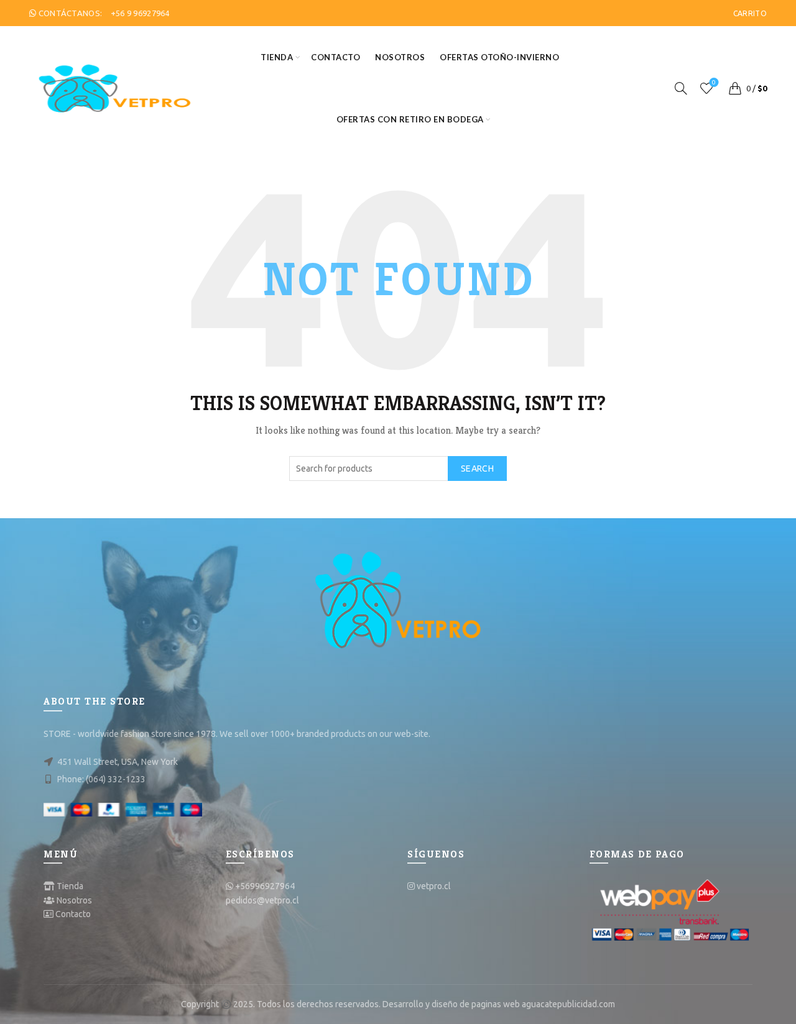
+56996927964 (265, 886)
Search (477, 468)
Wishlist (714, 82)
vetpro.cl (434, 886)
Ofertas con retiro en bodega (410, 119)
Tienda (277, 57)
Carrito (750, 13)
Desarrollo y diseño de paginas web (451, 1004)
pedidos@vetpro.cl (262, 900)
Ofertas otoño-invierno (499, 57)
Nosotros (400, 57)
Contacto (335, 57)
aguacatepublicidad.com (568, 1004)
